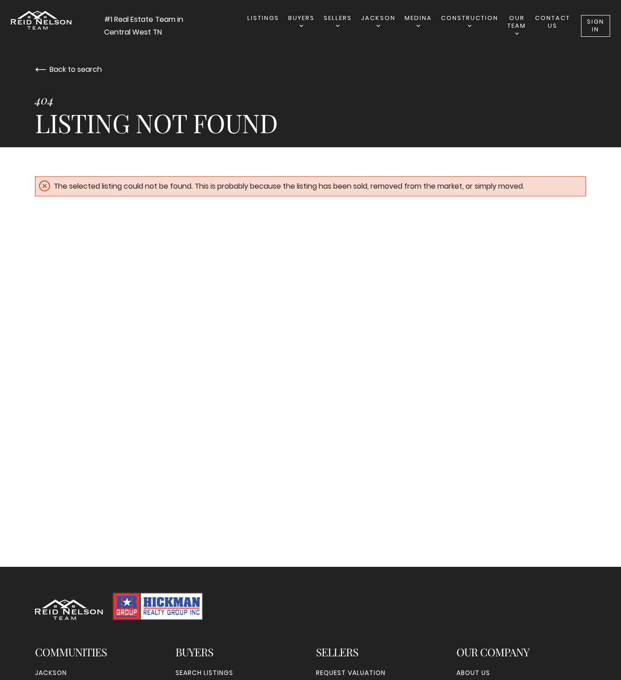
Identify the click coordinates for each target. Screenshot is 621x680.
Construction (469, 18)
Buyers (301, 18)
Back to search (76, 69)
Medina (418, 18)
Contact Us (552, 22)
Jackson (378, 18)
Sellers (338, 18)
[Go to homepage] (57, 20)
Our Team (516, 22)
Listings (263, 18)
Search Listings (204, 672)
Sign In (595, 25)
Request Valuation (351, 672)
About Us (473, 672)
